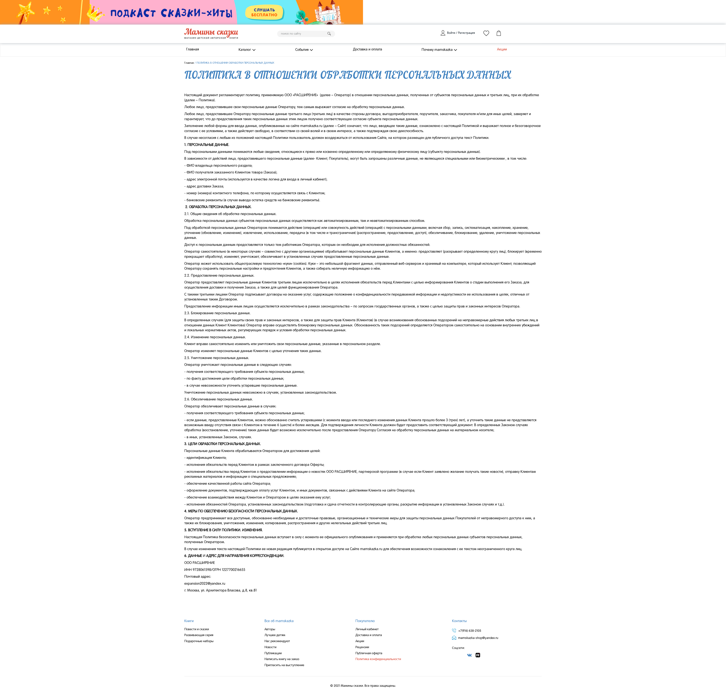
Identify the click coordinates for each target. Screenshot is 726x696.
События (302, 50)
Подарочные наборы (198, 641)
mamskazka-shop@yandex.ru (478, 638)
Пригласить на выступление (284, 665)
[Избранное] (486, 33)
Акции (502, 49)
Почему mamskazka (437, 50)
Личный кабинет (367, 629)
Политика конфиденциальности (378, 659)
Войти (451, 33)
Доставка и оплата (367, 49)
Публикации (273, 653)
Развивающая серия (198, 635)
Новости (270, 647)
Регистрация (466, 33)
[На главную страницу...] (211, 33)
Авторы (269, 629)
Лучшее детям (274, 635)
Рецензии (362, 647)
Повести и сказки (196, 629)
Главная (192, 49)
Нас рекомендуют (277, 641)
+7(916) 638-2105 (469, 631)
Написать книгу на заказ (281, 659)
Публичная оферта (368, 653)
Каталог (245, 50)
